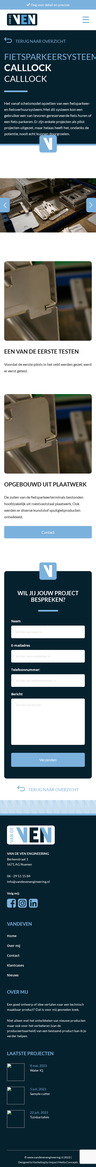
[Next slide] (91, 205)
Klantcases (15, 965)
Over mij (13, 946)
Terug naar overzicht (40, 41)
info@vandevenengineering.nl (28, 882)
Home (12, 936)
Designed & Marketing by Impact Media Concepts (48, 1162)
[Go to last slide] (5, 205)
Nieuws (13, 975)
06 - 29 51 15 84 (18, 876)
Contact (48, 532)
